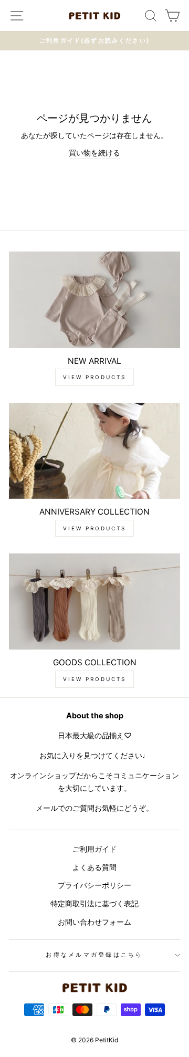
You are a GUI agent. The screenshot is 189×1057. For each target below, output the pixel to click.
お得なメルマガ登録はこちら (94, 954)
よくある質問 (94, 867)
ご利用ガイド (94, 848)
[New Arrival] (94, 300)
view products (94, 377)
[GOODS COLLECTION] (94, 601)
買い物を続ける (94, 152)
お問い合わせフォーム (94, 921)
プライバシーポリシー (94, 885)
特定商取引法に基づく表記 (94, 903)
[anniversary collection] (94, 451)
